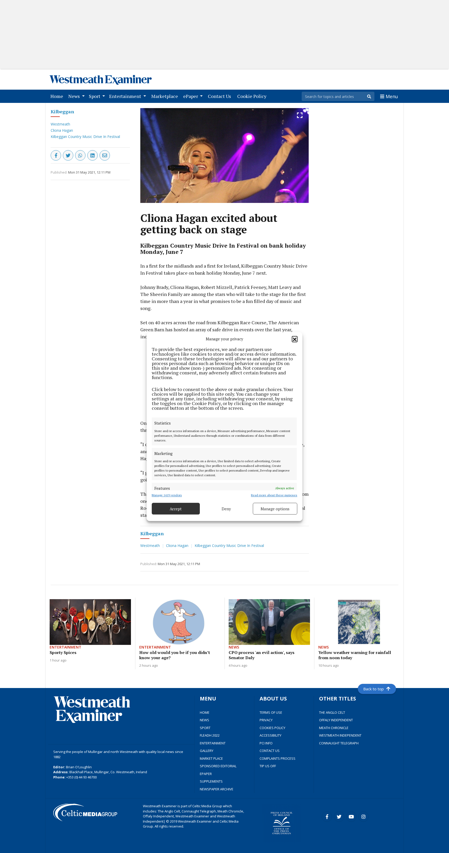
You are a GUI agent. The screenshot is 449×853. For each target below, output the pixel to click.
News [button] (74, 96)
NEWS (204, 720)
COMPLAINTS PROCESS (277, 758)
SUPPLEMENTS (211, 781)
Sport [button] (95, 96)
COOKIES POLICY (272, 727)
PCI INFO (266, 743)
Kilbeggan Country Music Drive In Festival (85, 136)
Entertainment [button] (125, 96)
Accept (176, 508)
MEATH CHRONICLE (333, 727)
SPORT (205, 727)
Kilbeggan (62, 111)
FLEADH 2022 (210, 735)
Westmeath (60, 124)
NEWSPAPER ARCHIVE (216, 789)
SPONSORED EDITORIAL (218, 766)
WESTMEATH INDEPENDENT (340, 735)
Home (57, 96)
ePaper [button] (191, 96)
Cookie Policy (252, 96)
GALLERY (206, 750)
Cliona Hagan (62, 130)
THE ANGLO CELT (332, 712)
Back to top (373, 688)
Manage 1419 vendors (167, 495)
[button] (294, 338)
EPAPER (206, 773)
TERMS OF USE (271, 712)
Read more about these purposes (274, 495)
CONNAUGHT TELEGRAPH (339, 743)
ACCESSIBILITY (270, 735)
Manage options (275, 508)
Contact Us (220, 96)
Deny (226, 508)
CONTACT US (270, 750)
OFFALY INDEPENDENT (336, 720)
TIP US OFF (268, 766)
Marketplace (165, 96)
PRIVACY (266, 720)
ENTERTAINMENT (213, 743)
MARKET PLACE (211, 758)
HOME (204, 712)
